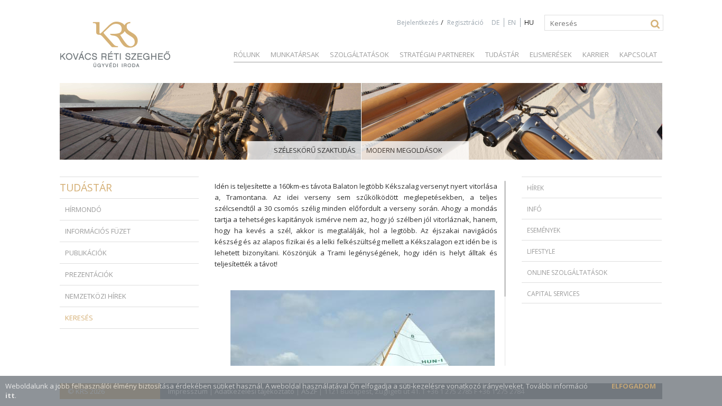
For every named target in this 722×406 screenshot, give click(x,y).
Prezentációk (89, 274)
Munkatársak (295, 54)
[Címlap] (115, 44)
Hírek (535, 187)
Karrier (595, 54)
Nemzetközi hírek (95, 296)
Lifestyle (541, 251)
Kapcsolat (638, 54)
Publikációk (86, 252)
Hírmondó (83, 209)
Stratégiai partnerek (437, 54)
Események (543, 230)
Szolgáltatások (359, 54)
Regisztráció (465, 22)
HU (529, 22)
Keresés (79, 317)
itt (10, 395)
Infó (534, 209)
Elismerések (551, 54)
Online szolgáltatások (567, 272)
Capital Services (553, 293)
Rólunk (247, 54)
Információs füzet (98, 231)
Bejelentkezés (417, 22)
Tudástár (502, 54)
